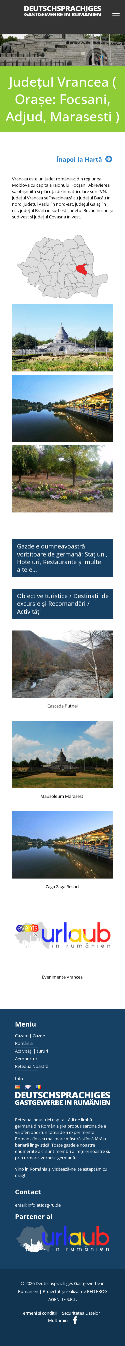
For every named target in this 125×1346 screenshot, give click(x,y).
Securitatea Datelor (81, 1313)
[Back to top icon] (111, 1332)
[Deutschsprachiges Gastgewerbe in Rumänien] (62, 10)
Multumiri (58, 1320)
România (24, 1043)
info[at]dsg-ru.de (44, 1205)
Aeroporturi (26, 1059)
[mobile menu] (116, 15)
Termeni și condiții (39, 1313)
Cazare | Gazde (30, 1036)
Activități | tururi (31, 1051)
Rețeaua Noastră (31, 1066)
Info (19, 1079)
